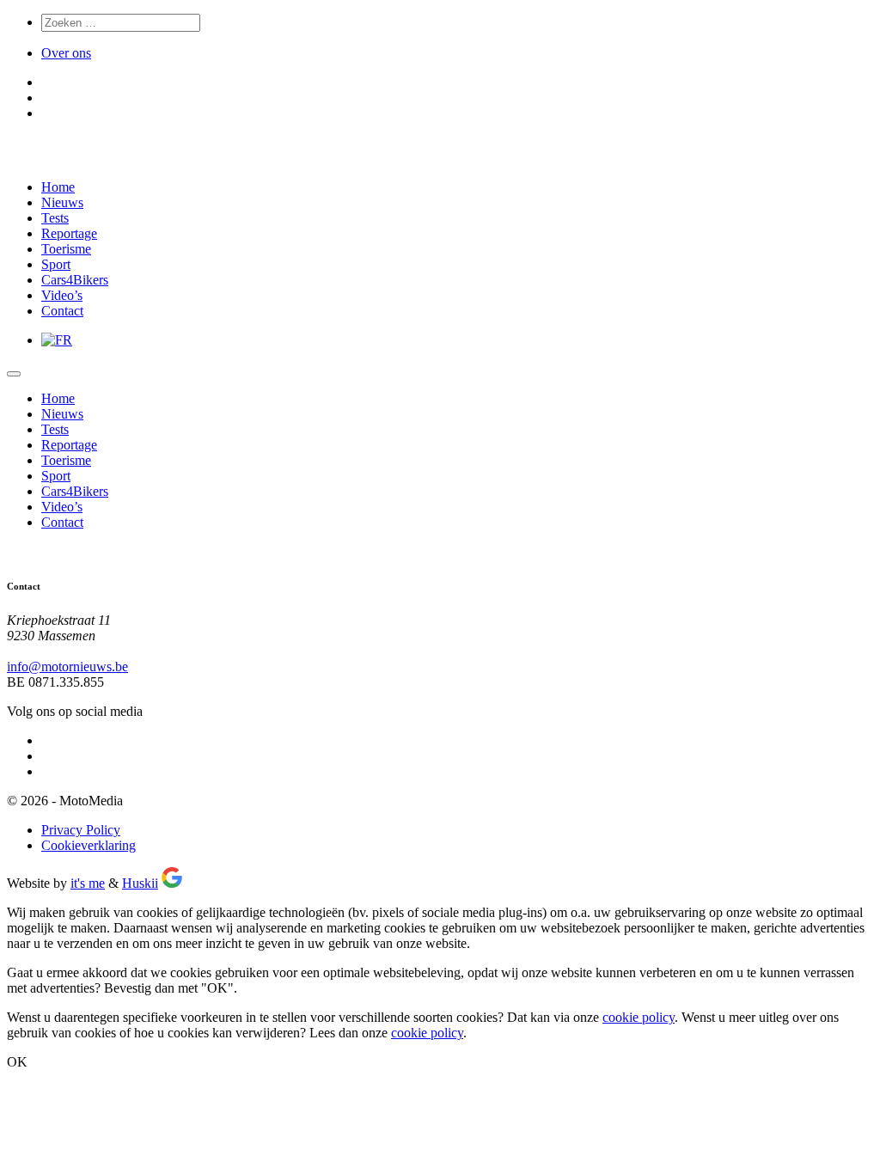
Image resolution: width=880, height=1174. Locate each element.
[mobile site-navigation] (14, 373)
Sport (55, 264)
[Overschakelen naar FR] (56, 340)
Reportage (69, 233)
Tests (55, 218)
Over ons (66, 53)
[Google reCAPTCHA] (172, 883)
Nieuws (62, 202)
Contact (62, 310)
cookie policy (638, 1017)
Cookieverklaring (88, 845)
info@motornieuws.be (67, 666)
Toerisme (66, 249)
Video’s (61, 295)
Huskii (140, 883)
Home (58, 187)
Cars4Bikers (74, 279)
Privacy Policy (80, 829)
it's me (87, 883)
